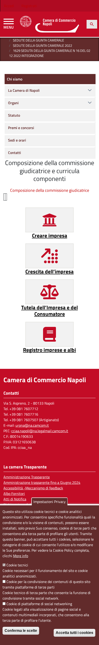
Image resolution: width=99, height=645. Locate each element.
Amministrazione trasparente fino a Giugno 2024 (41, 482)
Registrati (29, 6)
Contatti (14, 152)
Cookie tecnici (17, 565)
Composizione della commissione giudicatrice (49, 190)
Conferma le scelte (21, 631)
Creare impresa (49, 235)
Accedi (9, 6)
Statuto (14, 115)
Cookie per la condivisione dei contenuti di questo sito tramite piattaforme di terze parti (46, 584)
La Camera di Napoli (24, 90)
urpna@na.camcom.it (32, 425)
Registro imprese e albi (49, 350)
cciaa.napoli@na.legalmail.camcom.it (39, 431)
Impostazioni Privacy (49, 501)
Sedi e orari (17, 140)
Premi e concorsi (21, 127)
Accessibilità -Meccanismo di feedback (33, 488)
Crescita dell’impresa (49, 271)
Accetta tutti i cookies (74, 633)
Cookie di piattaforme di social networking (39, 604)
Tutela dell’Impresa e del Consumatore (49, 310)
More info (20, 556)
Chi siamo (14, 79)
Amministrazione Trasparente (26, 477)
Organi (13, 103)
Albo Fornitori (14, 493)
